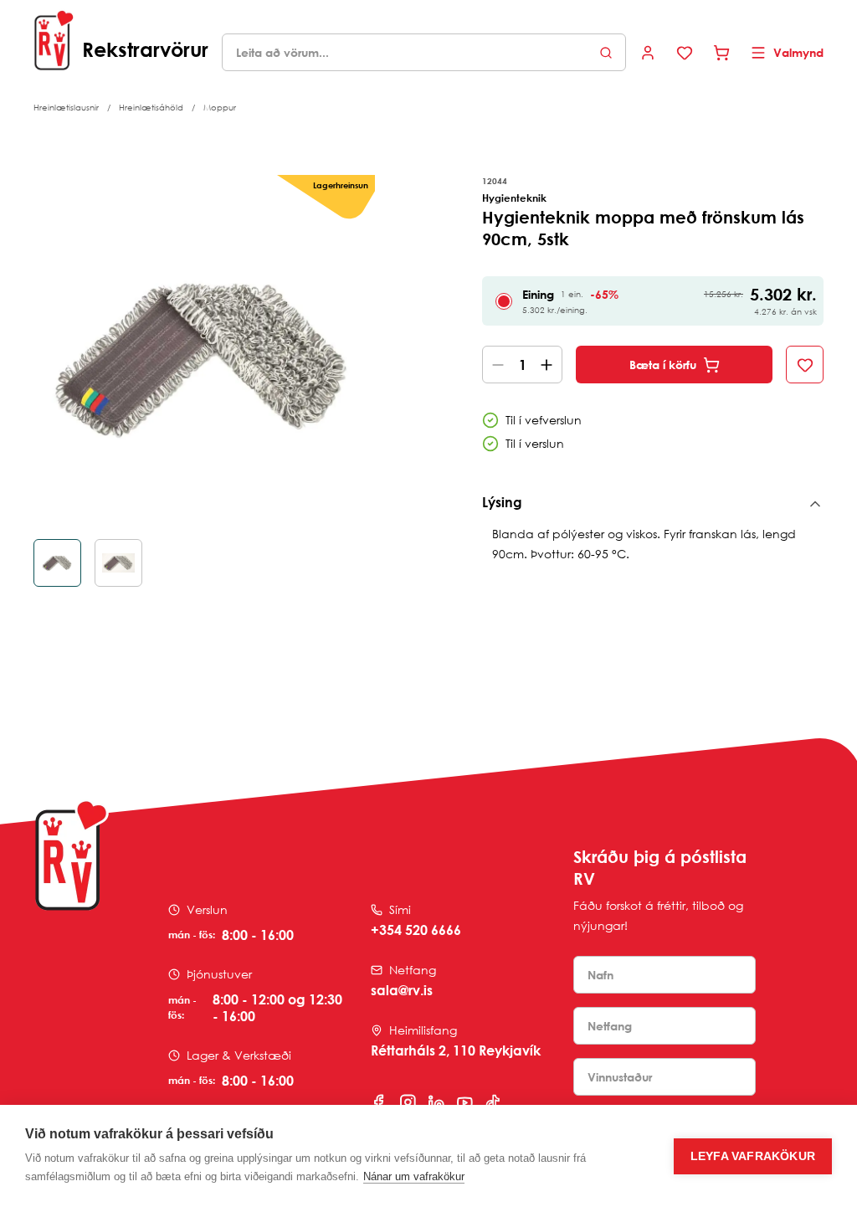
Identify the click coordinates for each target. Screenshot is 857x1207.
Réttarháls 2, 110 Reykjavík (456, 1050)
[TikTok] (493, 1102)
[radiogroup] (653, 301)
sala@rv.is (402, 990)
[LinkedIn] (436, 1102)
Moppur (219, 107)
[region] (204, 381)
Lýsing (502, 502)
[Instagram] (407, 1102)
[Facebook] (379, 1102)
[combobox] (424, 52)
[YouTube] (464, 1102)
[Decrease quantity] (494, 365)
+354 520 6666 (416, 930)
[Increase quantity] (550, 365)
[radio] (503, 301)
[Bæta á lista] (805, 364)
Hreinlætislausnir (66, 107)
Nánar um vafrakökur (413, 1176)
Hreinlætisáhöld (151, 107)
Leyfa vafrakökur (752, 1156)
